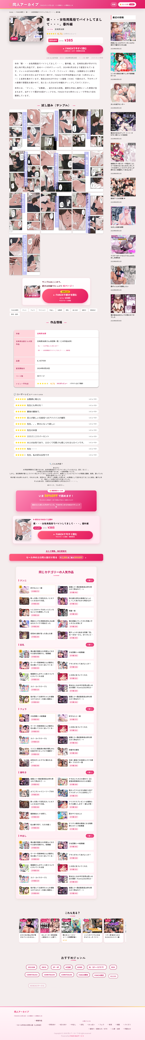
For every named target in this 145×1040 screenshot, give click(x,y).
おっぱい (91, 1024)
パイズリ (128, 1024)
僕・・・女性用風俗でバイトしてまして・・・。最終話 (54, 350)
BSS (113, 967)
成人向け (75, 310)
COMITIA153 (32, 974)
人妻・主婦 (116, 1029)
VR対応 (71, 989)
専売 (110, 1024)
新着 (113, 4)
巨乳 (67, 310)
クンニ (24, 310)
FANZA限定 (99, 974)
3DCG (44, 967)
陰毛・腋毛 (14, 314)
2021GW (31, 967)
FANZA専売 (19, 12)
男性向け (93, 310)
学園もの (128, 1029)
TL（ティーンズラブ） (104, 982)
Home (11, 12)
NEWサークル (56, 982)
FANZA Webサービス (77, 1036)
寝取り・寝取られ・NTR (98, 1029)
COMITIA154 (49, 974)
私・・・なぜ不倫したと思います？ (48, 346)
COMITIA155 (66, 974)
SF (78, 982)
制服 (118, 1024)
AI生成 (68, 967)
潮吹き (84, 310)
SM (87, 982)
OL (69, 982)
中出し (52, 310)
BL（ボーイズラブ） (97, 967)
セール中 (127, 4)
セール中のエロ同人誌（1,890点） (29, 1025)
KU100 (113, 974)
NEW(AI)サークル (37, 982)
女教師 (60, 310)
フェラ (33, 310)
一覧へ (90, 580)
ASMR (79, 967)
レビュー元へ (93, 399)
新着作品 (39, 1020)
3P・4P (56, 967)
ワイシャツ (42, 310)
